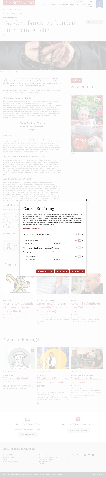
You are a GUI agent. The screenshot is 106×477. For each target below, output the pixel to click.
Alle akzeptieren (77, 271)
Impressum (26, 228)
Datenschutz (36, 228)
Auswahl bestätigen (45, 271)
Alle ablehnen (62, 271)
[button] (68, 243)
